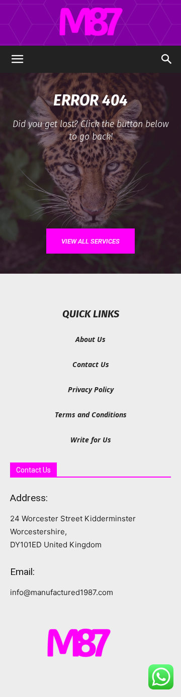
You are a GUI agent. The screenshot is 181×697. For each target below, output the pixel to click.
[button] (17, 59)
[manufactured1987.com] (90, 23)
